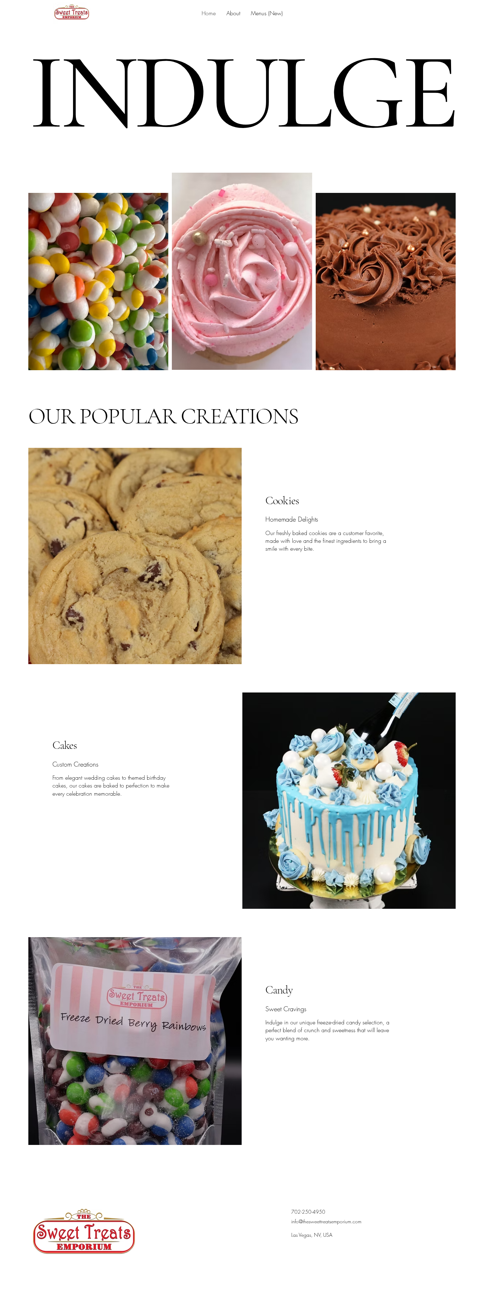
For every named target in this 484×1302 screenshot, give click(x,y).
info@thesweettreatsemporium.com (326, 1221)
